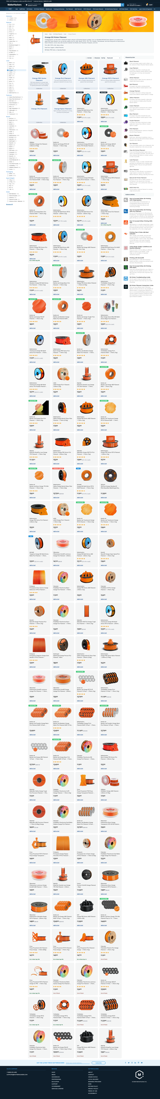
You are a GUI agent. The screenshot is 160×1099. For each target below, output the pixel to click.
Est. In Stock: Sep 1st (81, 959)
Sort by (103, 58)
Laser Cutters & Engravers (145, 9)
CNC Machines (133, 9)
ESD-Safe (12, 100)
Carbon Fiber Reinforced (16, 97)
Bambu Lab (49, 9)
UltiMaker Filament (14, 167)
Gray (11, 64)
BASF (11, 122)
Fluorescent (13, 104)
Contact (91, 1074)
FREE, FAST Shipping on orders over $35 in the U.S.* (19, 1)
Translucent (13, 114)
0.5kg (12, 180)
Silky (11, 112)
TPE (11, 58)
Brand (8, 116)
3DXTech (12, 118)
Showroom (56, 1077)
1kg (11, 183)
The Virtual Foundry (15, 163)
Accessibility (92, 1093)
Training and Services (59, 9)
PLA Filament (69, 9)
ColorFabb (12, 126)
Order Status (93, 1077)
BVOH (11, 47)
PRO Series (13, 150)
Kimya (11, 133)
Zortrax (12, 169)
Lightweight (13, 110)
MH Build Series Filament (111, 9)
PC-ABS (12, 52)
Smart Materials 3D (14, 160)
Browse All (9, 204)
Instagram (131, 1062)
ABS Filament (78, 9)
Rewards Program (94, 1081)
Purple (12, 77)
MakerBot (12, 139)
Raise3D (12, 156)
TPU (11, 56)
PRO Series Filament (98, 9)
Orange (12, 70)
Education (55, 1081)
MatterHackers (14, 135)
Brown (12, 81)
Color (65, 34)
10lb (11, 189)
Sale (17, 9)
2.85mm (12, 20)
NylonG (12, 144)
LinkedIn (135, 1062)
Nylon (11, 37)
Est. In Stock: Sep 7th (34, 1024)
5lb (11, 187)
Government (56, 1086)
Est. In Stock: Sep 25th (35, 959)
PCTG (11, 31)
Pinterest (138, 1062)
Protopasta (13, 152)
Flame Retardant (14, 102)
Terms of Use (92, 1091)
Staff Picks (22, 9)
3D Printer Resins (123, 9)
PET (11, 28)
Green (12, 74)
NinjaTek (12, 143)
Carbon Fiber (13, 41)
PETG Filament (87, 9)
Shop (53, 1072)
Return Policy (93, 1086)
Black (12, 62)
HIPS (11, 48)
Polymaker (13, 154)
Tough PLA (13, 33)
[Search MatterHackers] (122, 5)
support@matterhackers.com (17, 1074)
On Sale (90, 58)
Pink (11, 79)
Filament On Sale (14, 199)
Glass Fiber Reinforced (15, 99)
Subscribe (99, 1063)
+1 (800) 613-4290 (47, 1)
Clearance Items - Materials (17, 201)
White (12, 66)
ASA (11, 35)
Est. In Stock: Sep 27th (35, 993)
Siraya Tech (13, 158)
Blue (11, 75)
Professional (56, 1079)
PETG (12, 30)
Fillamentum (13, 129)
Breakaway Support (14, 45)
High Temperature (14, 108)
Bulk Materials (14, 193)
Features (9, 95)
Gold (11, 87)
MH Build (12, 137)
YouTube (141, 1062)
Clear (11, 85)
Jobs (89, 1084)
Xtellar (11, 161)
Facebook (125, 1062)
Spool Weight (10, 178)
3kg (11, 185)
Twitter (128, 1062)
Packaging (9, 172)
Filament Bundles (14, 195)
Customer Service (38, 1)
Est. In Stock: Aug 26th (106, 225)
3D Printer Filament (39, 9)
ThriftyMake (13, 165)
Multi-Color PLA (14, 92)
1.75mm (13, 18)
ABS (11, 26)
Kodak (11, 131)
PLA (12, 24)
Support (55, 1084)
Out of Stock (104, 959)
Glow (11, 106)
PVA (11, 43)
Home (46, 34)
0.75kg (12, 181)
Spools (12, 175)
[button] (33, 5)
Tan (11, 83)
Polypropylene (13, 54)
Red (11, 68)
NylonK (11, 146)
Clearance (97, 58)
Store (50, 34)
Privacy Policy (93, 1088)
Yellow (12, 72)
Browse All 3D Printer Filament (16, 13)
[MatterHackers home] (14, 5)
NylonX (11, 148)
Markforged (12, 141)
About (90, 1072)
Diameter (9, 16)
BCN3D (11, 124)
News (53, 1074)
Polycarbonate (13, 50)
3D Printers (29, 9)
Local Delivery (93, 1079)
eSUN (11, 128)
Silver (11, 89)
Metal (11, 39)
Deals (8, 192)
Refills (12, 173)
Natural (12, 90)
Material (8, 22)
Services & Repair (57, 1088)
